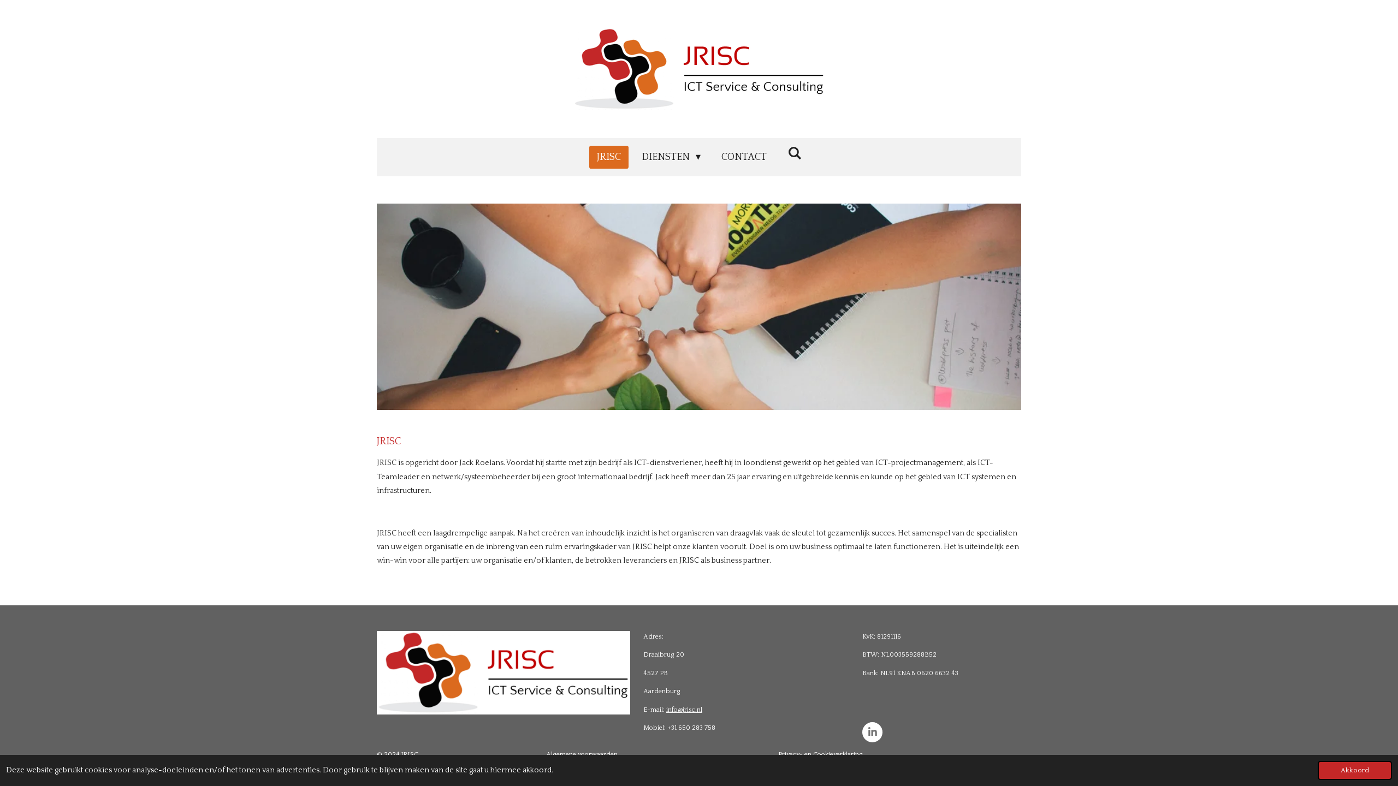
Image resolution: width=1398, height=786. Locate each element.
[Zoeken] (794, 154)
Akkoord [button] (1355, 770)
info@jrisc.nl (684, 709)
